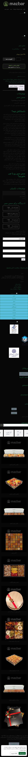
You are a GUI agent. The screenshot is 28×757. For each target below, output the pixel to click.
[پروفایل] (26, 364)
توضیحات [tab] (21, 86)
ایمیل (23, 254)
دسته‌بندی (24, 395)
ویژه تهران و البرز (12, 82)
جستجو (25, 385)
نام (24, 248)
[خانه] (26, 400)
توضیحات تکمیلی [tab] (13, 86)
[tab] (18, 433)
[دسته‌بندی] (26, 390)
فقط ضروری (14, 753)
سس (11, 9)
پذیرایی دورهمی (16, 79)
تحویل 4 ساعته (9, 79)
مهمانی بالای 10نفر (21, 82)
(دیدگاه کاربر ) (15, 49)
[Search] (1, 425)
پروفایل (25, 368)
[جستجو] (26, 381)
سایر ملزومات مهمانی (17, 9)
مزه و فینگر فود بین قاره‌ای (11, 80)
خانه (24, 9)
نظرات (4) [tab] (21, 89)
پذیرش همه (22, 753)
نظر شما (23, 240)
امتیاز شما (22, 236)
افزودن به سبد (9, 59)
